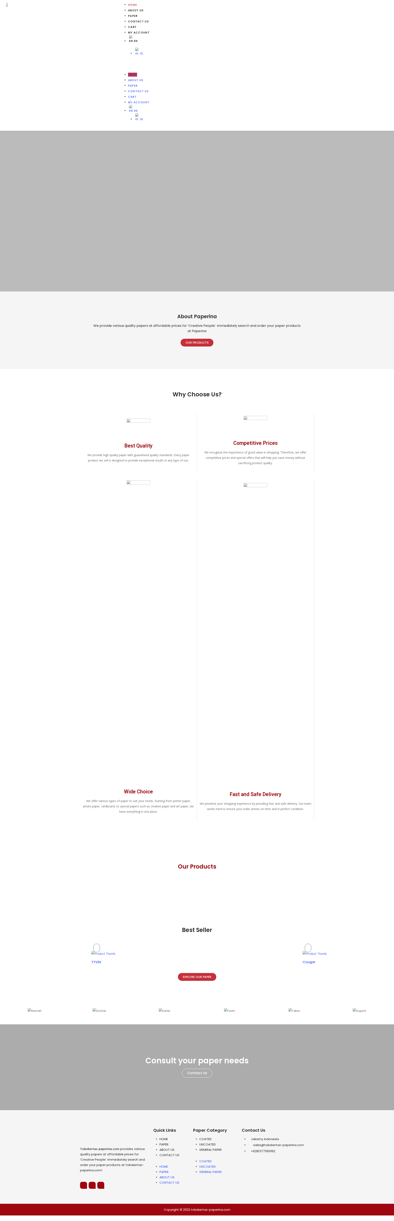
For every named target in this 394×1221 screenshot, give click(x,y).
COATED (205, 1139)
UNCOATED (207, 1144)
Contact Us (138, 21)
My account (139, 32)
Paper (133, 16)
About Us (135, 10)
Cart (132, 27)
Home (132, 5)
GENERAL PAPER (210, 1150)
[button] (255, 65)
